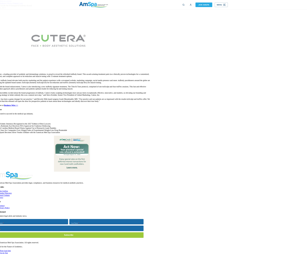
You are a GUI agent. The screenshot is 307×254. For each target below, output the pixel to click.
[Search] (183, 4)
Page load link (5, 251)
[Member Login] (190, 4)
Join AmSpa (203, 5)
